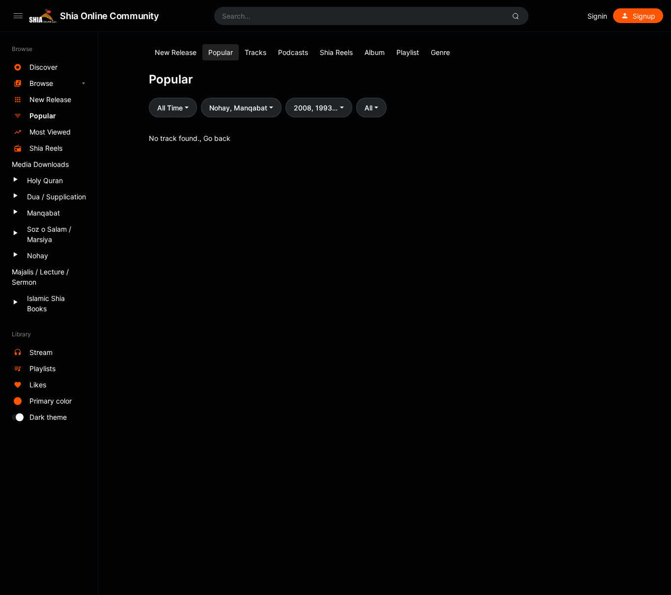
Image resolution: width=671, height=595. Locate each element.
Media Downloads (40, 164)
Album (374, 52)
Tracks (255, 52)
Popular (220, 52)
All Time (170, 108)
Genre (440, 52)
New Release (175, 52)
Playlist (407, 52)
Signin (597, 16)
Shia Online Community (109, 15)
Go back (216, 138)
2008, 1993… (315, 108)
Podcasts (293, 52)
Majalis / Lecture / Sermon (40, 277)
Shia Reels (336, 52)
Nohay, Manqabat (238, 108)
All (368, 108)
